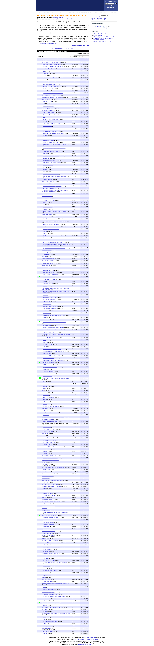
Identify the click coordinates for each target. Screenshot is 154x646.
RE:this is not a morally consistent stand (51, 224)
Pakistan (44, 572)
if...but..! (44, 619)
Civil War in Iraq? (58, 17)
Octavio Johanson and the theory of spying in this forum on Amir (56, 334)
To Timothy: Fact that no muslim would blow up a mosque (55, 211)
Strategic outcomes (46, 510)
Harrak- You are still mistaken (49, 299)
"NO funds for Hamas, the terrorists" (50, 119)
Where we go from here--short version (50, 484)
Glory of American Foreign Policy (49, 263)
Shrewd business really (48, 207)
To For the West (46, 415)
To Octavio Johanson (47, 376)
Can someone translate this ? (49, 442)
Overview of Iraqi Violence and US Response (51, 486)
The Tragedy (44, 462)
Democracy (45, 295)
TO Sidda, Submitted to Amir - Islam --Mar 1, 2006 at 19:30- (55, 562)
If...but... (44, 617)
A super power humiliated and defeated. (50, 460)
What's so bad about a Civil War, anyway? (51, 603)
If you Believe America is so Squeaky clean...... (53, 93)
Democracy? (45, 268)
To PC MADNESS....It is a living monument (52, 186)
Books (64, 12)
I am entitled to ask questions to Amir (49, 95)
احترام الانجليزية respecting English (50, 440)
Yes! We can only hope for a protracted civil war (52, 607)
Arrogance (44, 435)
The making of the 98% (48, 165)
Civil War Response (47, 549)
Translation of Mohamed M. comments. (51, 446)
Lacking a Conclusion (46, 628)
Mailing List (114, 12)
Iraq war (44, 587)
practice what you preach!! (48, 371)
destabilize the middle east (48, 589)
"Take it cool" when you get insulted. (50, 308)
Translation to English (47, 444)
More (44, 388)
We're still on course (46, 471)
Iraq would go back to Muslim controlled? (51, 547)
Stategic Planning (46, 254)
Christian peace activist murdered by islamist (51, 64)
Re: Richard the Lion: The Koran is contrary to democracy (55, 144)
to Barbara (45, 568)
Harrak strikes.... (45, 183)
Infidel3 (44, 340)
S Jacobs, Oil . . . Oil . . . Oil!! (49, 200)
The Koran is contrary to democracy (50, 131)
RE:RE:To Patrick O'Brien (48, 106)
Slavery (44, 167)
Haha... (44, 381)
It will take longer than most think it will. (50, 553)
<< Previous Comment (57, 48)
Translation (45, 451)
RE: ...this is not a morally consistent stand (52, 235)
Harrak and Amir (46, 319)
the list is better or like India (48, 397)
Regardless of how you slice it (48, 506)
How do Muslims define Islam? (49, 524)
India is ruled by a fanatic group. (49, 297)
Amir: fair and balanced (48, 431)
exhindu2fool (45, 386)
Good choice (45, 342)
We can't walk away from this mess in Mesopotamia (53, 417)
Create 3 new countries (47, 631)
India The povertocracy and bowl (50, 272)
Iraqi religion (45, 392)
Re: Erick (45, 623)
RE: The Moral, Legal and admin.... (50, 621)
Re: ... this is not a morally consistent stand (52, 226)
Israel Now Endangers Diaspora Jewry (102, 19)
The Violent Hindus (47, 304)
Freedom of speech (47, 353)
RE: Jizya (45, 135)
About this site (105, 12)
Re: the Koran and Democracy (49, 112)
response (45, 611)
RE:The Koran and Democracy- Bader (51, 174)
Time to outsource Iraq (46, 216)
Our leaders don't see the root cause (50, 517)
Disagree (44, 79)
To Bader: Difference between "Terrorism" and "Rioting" (54, 322)
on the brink (44, 256)
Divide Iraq (45, 633)
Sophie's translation (47, 449)
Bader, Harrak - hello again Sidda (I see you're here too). (55, 176)
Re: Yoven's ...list (46, 401)
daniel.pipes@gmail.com (89, 637)
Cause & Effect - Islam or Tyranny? (49, 515)
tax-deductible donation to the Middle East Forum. (85, 639)
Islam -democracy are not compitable (51, 274)
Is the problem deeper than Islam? (50, 594)
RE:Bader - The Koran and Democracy (51, 156)
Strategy (44, 488)
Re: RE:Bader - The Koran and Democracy (52, 162)
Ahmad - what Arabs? (47, 68)
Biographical (83, 12)
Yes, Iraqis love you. (47, 556)
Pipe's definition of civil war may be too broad (51, 62)
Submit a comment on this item (80, 45)
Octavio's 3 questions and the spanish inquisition (53, 327)
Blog (48, 12)
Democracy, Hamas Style (48, 129)
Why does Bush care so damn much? (51, 406)
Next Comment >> (69, 48)
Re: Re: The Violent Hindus (48, 358)
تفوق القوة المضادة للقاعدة (47, 437)
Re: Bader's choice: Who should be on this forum (53, 360)
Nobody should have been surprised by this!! (51, 542)
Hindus (44, 281)
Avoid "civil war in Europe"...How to (50, 412)
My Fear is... (44, 497)
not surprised (44, 408)
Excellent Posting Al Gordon (49, 520)
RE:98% (44, 171)
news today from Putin (47, 581)
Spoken (60, 12)
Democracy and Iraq (46, 265)
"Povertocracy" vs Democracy (48, 258)
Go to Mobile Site (109, 7)
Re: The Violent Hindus (48, 344)
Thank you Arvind (46, 313)
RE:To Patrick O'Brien (47, 101)
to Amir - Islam (46, 558)
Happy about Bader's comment (49, 84)
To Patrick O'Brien (45, 99)
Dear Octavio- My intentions (48, 82)
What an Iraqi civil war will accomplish (50, 540)
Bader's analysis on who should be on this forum (52, 97)
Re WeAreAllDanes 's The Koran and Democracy (53, 123)
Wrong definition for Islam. (48, 522)
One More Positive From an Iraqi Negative (51, 501)
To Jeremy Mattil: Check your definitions (51, 337)
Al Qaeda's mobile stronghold (49, 495)
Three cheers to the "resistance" (48, 531)
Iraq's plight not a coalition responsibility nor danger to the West (55, 583)
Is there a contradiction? (47, 214)
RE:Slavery (45, 169)
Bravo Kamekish (46, 469)
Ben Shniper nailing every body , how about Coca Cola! (55, 221)
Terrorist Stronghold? (47, 493)
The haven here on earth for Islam (50, 570)
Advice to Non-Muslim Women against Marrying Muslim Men (103, 39)
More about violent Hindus (48, 362)
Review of (102, 41)
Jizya (44, 117)
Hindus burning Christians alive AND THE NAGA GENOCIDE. (56, 378)
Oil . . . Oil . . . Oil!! (45, 198)
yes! (43, 204)
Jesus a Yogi (45, 384)
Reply (44, 103)
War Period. (44, 508)
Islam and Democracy (47, 179)
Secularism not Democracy (47, 260)
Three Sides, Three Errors (99, 16)
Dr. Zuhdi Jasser (97, 35)
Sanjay (44, 317)
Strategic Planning (46, 237)
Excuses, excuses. (47, 598)
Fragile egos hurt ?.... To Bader (49, 332)
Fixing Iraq (44, 577)
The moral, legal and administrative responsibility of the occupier (56, 613)
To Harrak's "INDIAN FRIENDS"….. (50, 306)
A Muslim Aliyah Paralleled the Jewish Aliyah (104, 36)
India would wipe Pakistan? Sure (50, 421)
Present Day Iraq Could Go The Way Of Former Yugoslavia (54, 512)
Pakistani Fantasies (47, 427)
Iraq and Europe (46, 551)
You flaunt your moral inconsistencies (51, 229)
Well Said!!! (45, 240)
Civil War (43, 544)
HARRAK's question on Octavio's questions (52, 349)
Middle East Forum (93, 12)
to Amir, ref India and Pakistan (49, 429)
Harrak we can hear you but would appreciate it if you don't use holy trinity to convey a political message (56, 245)
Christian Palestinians (47, 126)
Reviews (54, 12)
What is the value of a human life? (49, 473)
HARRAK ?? (45, 209)
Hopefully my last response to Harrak (51, 194)
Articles (43, 12)
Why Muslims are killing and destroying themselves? (53, 467)
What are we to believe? (47, 196)
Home (38, 12)
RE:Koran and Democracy (48, 114)
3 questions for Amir (47, 325)
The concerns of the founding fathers (50, 142)
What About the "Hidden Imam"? (48, 535)
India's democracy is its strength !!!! (50, 277)
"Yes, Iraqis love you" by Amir (49, 560)
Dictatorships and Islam (48, 283)
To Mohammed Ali (46, 301)
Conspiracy (44, 202)
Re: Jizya (45, 121)
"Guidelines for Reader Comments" (47, 43)
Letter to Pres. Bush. (46, 579)
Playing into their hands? (47, 499)
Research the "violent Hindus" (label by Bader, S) (53, 329)
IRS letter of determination (84, 644)
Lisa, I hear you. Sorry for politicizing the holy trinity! (54, 248)
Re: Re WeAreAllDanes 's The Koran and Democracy (54, 148)
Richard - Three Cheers (48, 533)
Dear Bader (45, 369)
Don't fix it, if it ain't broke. (48, 88)
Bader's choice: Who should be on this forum (52, 355)
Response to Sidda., (47, 575)
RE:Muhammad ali (47, 529)
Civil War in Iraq (45, 252)
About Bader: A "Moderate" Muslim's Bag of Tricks (53, 315)
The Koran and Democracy (47, 110)
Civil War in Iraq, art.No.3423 (48, 108)
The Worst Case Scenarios (65, 19)
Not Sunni (45, 605)
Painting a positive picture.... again (49, 455)
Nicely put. (45, 231)
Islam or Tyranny (46, 526)
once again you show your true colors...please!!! (53, 66)
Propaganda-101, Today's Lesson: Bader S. (51, 86)
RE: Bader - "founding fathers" (49, 160)
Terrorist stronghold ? (47, 491)
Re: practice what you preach (49, 373)
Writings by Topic (109, 5)
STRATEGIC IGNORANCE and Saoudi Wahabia (53, 242)
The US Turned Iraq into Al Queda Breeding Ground (54, 596)
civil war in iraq (46, 310)
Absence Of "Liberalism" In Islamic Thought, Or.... (53, 138)
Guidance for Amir (46, 566)
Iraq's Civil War (45, 433)
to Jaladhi (45, 90)
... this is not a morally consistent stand (50, 218)
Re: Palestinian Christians (48, 140)
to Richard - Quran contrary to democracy (51, 151)
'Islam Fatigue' (45, 609)
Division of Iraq (45, 464)
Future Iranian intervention (47, 476)
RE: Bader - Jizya (46, 158)
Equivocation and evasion (48, 270)
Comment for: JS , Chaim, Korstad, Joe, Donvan (52, 480)
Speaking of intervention (48, 626)
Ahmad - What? (46, 73)
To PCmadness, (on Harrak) (49, 188)
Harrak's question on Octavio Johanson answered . (54, 351)
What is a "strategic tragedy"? (48, 592)
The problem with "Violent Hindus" (50, 367)
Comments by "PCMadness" (48, 181)
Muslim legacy (45, 538)
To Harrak (45, 286)
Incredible (45, 404)
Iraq (42, 390)
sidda (44, 71)
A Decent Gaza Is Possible (100, 33)
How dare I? (45, 233)
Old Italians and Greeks (48, 364)
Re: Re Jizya (45, 153)
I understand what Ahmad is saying (50, 77)
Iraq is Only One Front (46, 250)
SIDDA (44, 75)
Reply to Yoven (46, 395)
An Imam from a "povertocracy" (49, 279)
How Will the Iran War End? (99, 18)
